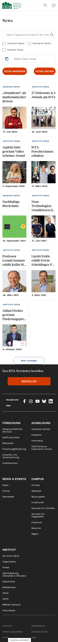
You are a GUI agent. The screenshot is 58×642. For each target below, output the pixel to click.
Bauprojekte (38, 496)
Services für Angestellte (38, 515)
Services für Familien (43, 508)
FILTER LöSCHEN (44, 71)
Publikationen (10, 463)
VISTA (5, 593)
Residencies (8, 587)
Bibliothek (8, 443)
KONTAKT (7, 626)
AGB (33, 637)
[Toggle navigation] (53, 5)
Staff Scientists (10, 437)
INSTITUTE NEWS (40, 87)
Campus (37, 479)
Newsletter (8, 496)
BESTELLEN (29, 381)
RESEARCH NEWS (11, 87)
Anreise (35, 485)
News (5, 485)
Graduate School (40, 429)
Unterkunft (37, 502)
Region (35, 534)
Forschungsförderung (14, 449)
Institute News (15, 43)
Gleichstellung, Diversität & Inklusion (14, 574)
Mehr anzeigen (29, 360)
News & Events (14, 479)
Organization (9, 561)
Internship (37, 440)
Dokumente (8, 610)
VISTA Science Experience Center (41, 447)
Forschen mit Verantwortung (10, 456)
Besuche (36, 528)
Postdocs (36, 435)
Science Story (15, 49)
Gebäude (36, 491)
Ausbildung (40, 423)
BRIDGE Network (11, 604)
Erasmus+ (36, 522)
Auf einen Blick (10, 556)
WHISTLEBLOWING (12, 631)
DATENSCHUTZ (39, 631)
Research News (42, 43)
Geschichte (8, 581)
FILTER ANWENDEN (14, 71)
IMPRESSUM (38, 626)
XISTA (5, 599)
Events (6, 491)
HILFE (5, 637)
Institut (9, 549)
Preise (5, 567)
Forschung (11, 423)
